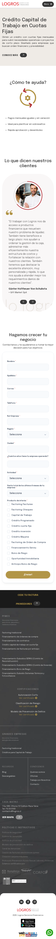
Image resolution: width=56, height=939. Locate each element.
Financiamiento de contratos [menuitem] (15, 641)
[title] (28, 911)
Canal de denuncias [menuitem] (11, 849)
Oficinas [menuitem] (34, 776)
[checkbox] (28, 535)
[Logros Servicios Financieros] (15, 4)
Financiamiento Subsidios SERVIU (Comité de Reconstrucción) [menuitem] (22, 660)
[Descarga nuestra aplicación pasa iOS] (28, 921)
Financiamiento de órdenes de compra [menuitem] (20, 637)
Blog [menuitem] (4, 772)
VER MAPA (8, 817)
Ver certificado (27, 698)
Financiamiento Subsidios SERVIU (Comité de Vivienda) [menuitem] (27, 665)
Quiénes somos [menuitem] (37, 772)
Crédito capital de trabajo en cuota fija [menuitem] (20, 645)
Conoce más (10, 55)
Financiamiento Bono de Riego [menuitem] (16, 669)
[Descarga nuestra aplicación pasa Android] (28, 925)
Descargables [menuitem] (8, 776)
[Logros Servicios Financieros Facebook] (28, 902)
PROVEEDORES (24, 604)
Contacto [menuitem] (34, 784)
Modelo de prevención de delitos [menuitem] (17, 845)
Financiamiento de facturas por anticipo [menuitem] (20, 649)
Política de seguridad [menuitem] (12, 833)
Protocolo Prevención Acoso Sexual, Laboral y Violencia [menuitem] (27, 861)
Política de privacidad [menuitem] (12, 841)
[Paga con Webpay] (28, 934)
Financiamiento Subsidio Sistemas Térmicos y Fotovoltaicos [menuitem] (23, 675)
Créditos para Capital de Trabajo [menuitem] (17, 753)
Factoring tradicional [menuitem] (11, 633)
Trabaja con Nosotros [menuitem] (40, 780)
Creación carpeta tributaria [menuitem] (15, 857)
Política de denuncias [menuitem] (12, 837)
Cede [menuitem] (25, 587)
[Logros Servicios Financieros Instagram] (34, 902)
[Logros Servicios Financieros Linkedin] (21, 902)
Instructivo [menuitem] (29, 590)
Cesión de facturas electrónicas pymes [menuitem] (20, 853)
